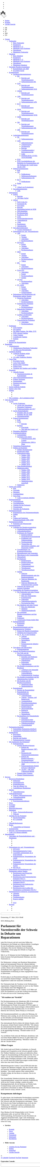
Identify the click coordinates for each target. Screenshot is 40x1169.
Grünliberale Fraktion (20, 337)
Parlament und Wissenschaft (22, 524)
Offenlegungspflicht (27, 723)
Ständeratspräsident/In (28, 610)
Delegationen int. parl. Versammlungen (25, 231)
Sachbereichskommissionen (22, 74)
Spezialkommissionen (20, 189)
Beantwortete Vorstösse (20, 364)
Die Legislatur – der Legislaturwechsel (21, 398)
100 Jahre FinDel (22, 198)
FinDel (15, 194)
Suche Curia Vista (15, 389)
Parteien (15, 339)
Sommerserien (13, 829)
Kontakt (7, 22)
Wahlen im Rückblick (20, 448)
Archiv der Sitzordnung (25, 405)
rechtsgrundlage (26, 292)
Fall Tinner (20, 205)
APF (18, 233)
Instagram (25, 1158)
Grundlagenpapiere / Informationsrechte (28, 151)
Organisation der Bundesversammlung (25, 590)
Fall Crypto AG (22, 202)
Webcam (16, 814)
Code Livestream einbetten (26, 498)
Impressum (12, 1137)
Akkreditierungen (19, 792)
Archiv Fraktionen (19, 403)
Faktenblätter (17, 736)
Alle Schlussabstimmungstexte (23, 377)
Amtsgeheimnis (26, 695)
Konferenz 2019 (22, 215)
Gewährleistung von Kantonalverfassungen (24, 550)
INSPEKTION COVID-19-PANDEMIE (29, 156)
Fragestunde (25, 638)
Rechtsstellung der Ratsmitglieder (28, 716)
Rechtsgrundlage (26, 281)
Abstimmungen (14, 346)
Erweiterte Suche (18, 70)
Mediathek (12, 810)
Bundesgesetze (26, 560)
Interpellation (25, 640)
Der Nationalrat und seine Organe (28, 592)
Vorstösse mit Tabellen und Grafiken (25, 368)
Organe (7, 39)
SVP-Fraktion (17, 328)
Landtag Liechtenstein (24, 315)
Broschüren (17, 734)
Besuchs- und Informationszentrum (20, 830)
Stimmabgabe (25, 714)
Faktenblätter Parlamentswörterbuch (24, 729)
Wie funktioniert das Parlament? (19, 742)
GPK (19, 141)
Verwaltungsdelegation (20, 228)
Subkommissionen (27, 139)
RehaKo (20, 426)
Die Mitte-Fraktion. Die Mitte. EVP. (24, 331)
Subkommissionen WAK (29, 115)
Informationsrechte (27, 705)
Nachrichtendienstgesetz (25, 218)
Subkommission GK (28, 178)
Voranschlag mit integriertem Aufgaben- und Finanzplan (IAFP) (30, 546)
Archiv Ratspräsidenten (20, 411)
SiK (18, 122)
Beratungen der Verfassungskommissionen (29, 754)
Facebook (12, 1158)
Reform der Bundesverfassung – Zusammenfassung (27, 758)
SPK (18, 130)
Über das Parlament (11, 400)
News (11, 803)
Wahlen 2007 (25, 459)
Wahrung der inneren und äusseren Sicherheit (25, 587)
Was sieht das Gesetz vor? (29, 429)
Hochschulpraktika (19, 818)
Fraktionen (12, 326)
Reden (11, 825)
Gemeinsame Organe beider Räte (28, 620)
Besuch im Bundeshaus (16, 779)
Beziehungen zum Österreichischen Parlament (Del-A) (24, 878)
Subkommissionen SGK (29, 89)
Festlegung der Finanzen (25, 533)
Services (7, 777)
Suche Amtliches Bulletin (17, 387)
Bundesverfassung (27, 562)
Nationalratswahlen (23, 453)
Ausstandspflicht (26, 701)
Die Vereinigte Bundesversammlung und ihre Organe (27, 614)
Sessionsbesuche (18, 782)
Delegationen (13, 193)
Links (23, 154)
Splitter (15, 514)
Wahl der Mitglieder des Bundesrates (29, 580)
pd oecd (19, 279)
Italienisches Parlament (24, 309)
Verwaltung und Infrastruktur (22, 647)
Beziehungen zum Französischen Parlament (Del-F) (23, 881)
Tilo (14, 516)
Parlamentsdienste (15, 499)
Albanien (16, 893)
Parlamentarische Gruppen (21, 740)
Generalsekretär (18, 501)
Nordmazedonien (18, 897)
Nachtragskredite (26, 542)
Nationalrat (12, 41)
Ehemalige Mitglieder (20, 431)
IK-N (19, 180)
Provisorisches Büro (27, 603)
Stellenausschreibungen (29, 176)
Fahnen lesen (17, 366)
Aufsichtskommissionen (21, 135)
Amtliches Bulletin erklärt (21, 353)
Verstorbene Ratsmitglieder (22, 446)
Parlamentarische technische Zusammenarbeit (23, 891)
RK (18, 76)
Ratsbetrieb (8, 344)
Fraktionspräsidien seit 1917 (26, 409)
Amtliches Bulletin (15, 352)
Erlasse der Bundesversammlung (27, 631)
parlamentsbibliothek (15, 799)
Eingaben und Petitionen (29, 657)
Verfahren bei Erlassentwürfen (27, 633)
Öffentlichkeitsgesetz (16, 823)
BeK (18, 170)
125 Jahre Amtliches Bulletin (22, 357)
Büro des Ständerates (28, 607)
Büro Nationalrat (18, 43)
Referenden (25, 662)
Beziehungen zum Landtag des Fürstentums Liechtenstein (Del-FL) (24, 889)
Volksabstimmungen (15, 793)
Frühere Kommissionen (20, 418)
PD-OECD (16, 867)
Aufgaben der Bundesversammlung (24, 527)
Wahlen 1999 (25, 455)
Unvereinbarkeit (26, 725)
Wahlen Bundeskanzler (24, 450)
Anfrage (24, 636)
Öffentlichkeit (25, 660)
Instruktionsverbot (27, 720)
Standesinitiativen (27, 686)
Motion (23, 642)
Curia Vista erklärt (19, 363)
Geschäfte (16, 490)
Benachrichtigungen (15, 808)
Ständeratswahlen (23, 468)
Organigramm (17, 507)
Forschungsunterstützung (21, 801)
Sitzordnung (17, 50)
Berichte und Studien (20, 738)
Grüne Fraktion (18, 335)
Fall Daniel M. (22, 204)
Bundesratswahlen (23, 451)
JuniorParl (12, 1150)
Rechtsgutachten (22, 213)
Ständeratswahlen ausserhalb (27, 482)
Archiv (11, 401)
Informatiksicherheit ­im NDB (26, 209)
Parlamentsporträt (14, 525)
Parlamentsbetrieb (19, 622)
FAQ (14, 903)
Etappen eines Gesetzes (24, 773)
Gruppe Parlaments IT (24, 230)
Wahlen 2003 (25, 457)
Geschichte (20, 355)
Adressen (12, 340)
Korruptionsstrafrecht (28, 721)
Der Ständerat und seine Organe (27, 605)
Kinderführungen (18, 784)
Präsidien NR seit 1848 (24, 413)
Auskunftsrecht (22, 220)
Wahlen (11, 390)
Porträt (23, 235)
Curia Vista (12, 359)
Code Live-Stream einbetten (18, 832)
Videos (23, 261)
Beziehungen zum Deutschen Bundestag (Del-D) (22, 874)
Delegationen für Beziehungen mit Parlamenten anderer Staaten (24, 295)
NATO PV (20, 270)
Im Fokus (12, 805)
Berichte (24, 148)
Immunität (24, 718)
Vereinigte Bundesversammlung (19, 67)
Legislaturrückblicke (19, 433)
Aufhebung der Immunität (29, 670)
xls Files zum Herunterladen (22, 350)
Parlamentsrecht (18, 744)
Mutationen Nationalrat (20, 52)
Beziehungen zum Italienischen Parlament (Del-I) (23, 885)
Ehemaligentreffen (23, 416)
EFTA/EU (20, 242)
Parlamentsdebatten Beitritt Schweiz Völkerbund (30, 767)
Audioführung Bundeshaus (22, 788)
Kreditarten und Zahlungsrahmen (26, 539)
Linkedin (5, 1158)
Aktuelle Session (18, 372)
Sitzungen (16, 492)
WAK (19, 109)
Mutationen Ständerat (20, 65)
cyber (19, 222)
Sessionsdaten (17, 381)
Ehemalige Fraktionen (24, 407)
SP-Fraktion (17, 329)
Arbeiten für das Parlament (21, 505)
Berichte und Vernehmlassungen (27, 79)
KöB (18, 420)
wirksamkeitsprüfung (24, 531)
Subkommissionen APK (29, 102)
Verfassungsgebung (27, 566)
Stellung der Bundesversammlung (24, 651)
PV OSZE (20, 285)
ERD (19, 252)
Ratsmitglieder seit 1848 (21, 69)
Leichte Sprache (10, 24)
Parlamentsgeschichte (16, 522)
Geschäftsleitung (18, 503)
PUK (19, 159)
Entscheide (24, 427)
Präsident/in (17, 45)
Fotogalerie (12, 1135)
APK (19, 96)
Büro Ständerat (18, 56)
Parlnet (7, 20)
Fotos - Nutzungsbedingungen (23, 812)
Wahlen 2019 (25, 464)
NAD (19, 422)
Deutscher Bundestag (24, 298)
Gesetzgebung (26, 564)
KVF (19, 104)
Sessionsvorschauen (19, 383)
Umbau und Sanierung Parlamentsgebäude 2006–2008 (23, 519)
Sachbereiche (25, 146)
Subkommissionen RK (28, 82)
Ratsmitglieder (17, 688)
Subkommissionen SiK (28, 128)
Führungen (16, 781)
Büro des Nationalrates (28, 596)
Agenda (11, 1133)
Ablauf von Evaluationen (25, 187)
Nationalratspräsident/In (29, 601)
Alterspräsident (26, 594)
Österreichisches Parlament (26, 320)
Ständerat (12, 54)
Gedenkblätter (21, 435)
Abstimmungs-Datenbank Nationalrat (25, 348)
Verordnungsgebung (27, 570)
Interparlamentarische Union (22, 851)
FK (18, 137)
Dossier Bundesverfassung (25, 745)
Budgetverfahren (26, 535)
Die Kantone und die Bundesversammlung (24, 682)
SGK (19, 83)
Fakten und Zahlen (15, 487)
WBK (19, 117)
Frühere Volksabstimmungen (22, 795)
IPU (18, 263)
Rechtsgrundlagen (27, 241)
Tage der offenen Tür (20, 786)
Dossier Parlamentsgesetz (25, 775)
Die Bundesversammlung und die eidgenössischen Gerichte (28, 678)
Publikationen (25, 174)
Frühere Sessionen (19, 379)
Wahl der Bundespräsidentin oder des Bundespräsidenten (30, 575)
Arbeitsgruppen (26, 144)
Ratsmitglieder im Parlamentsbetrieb (23, 693)
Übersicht (16, 385)
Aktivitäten (25, 239)
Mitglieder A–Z (18, 46)
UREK (19, 91)
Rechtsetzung (21, 559)
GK (18, 172)
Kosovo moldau (18, 899)
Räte (14, 488)
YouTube (18, 1158)
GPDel (15, 200)
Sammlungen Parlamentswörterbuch (25, 731)
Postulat (23, 646)
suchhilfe (12, 806)
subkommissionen (27, 143)
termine (23, 278)
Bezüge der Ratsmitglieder (17, 342)
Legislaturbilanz (18, 494)
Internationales (9, 834)
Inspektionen (21, 224)
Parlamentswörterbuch (16, 727)
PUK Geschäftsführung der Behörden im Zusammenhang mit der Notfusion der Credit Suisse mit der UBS (28, 164)
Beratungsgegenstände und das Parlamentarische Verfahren (23, 628)
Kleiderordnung (26, 707)
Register (11, 904)
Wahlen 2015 (25, 462)
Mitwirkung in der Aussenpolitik (27, 555)
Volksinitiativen (26, 664)
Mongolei (16, 895)
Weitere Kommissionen (20, 168)
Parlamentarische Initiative (29, 644)
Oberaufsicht (21, 557)
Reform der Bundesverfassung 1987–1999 (29, 749)
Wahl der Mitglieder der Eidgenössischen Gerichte (29, 584)
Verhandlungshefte (19, 797)
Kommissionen (14, 72)
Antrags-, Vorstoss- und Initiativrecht (29, 698)
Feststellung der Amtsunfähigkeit (26, 672)
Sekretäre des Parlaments (21, 509)
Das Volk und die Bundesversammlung (24, 654)
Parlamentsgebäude (15, 511)
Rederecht (24, 710)
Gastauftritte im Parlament (21, 827)
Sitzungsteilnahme (27, 708)
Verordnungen (26, 568)
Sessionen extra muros (24, 437)
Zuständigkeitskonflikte (24, 529)
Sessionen (12, 370)
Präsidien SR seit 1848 (24, 414)
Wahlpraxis (21, 485)
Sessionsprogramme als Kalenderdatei (24, 375)
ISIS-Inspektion (22, 211)
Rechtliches (13, 1139)
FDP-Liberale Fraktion (20, 333)
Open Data (16, 496)
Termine (24, 237)
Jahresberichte (21, 226)
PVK (15, 185)
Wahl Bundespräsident (24, 466)
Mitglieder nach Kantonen (21, 48)
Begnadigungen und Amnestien (27, 553)
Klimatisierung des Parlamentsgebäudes (26, 512)
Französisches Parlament (25, 303)
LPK (18, 191)
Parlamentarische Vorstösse (30, 675)
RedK (19, 183)
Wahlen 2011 (25, 461)
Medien (11, 790)
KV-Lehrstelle (17, 819)
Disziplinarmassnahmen (29, 703)
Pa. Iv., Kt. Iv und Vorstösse (26, 634)
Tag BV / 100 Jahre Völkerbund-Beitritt (27, 770)
